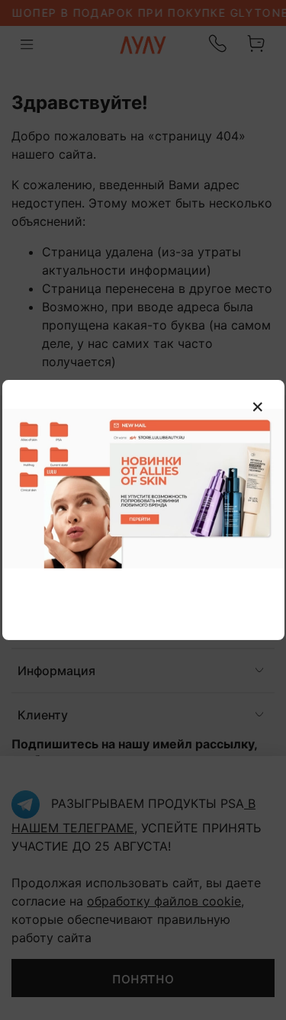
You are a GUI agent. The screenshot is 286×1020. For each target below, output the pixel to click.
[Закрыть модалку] (258, 407)
